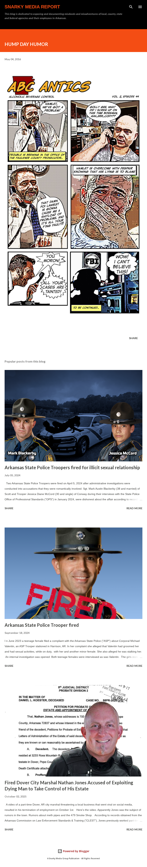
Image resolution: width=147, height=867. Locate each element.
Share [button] (133, 338)
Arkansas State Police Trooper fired (42, 625)
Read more (134, 508)
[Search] (131, 7)
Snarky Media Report (32, 6)
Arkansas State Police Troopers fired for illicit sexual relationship (72, 467)
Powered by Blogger (75, 851)
